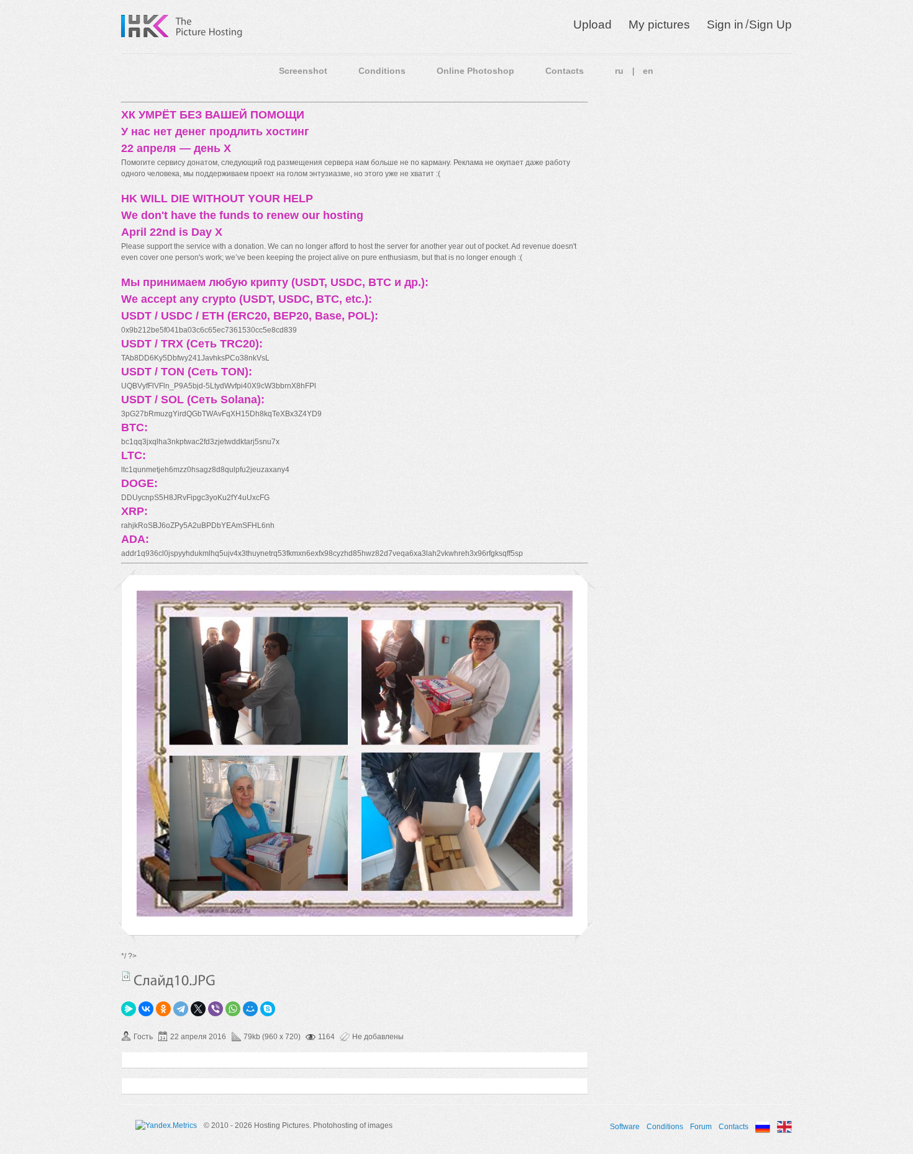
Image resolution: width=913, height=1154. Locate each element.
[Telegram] (180, 1008)
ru (619, 71)
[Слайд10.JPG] (355, 914)
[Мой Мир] (250, 1008)
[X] (198, 1008)
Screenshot (303, 71)
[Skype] (267, 1008)
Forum (701, 1126)
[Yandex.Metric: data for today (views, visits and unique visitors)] (166, 1125)
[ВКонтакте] (146, 1008)
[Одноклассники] (163, 1008)
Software (625, 1126)
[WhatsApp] (232, 1008)
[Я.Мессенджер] (128, 1008)
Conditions (382, 71)
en (648, 71)
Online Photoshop (475, 71)
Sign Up (770, 24)
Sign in (725, 24)
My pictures (659, 24)
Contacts (564, 71)
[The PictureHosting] (209, 26)
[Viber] (215, 1008)
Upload (592, 24)
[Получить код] (126, 976)
